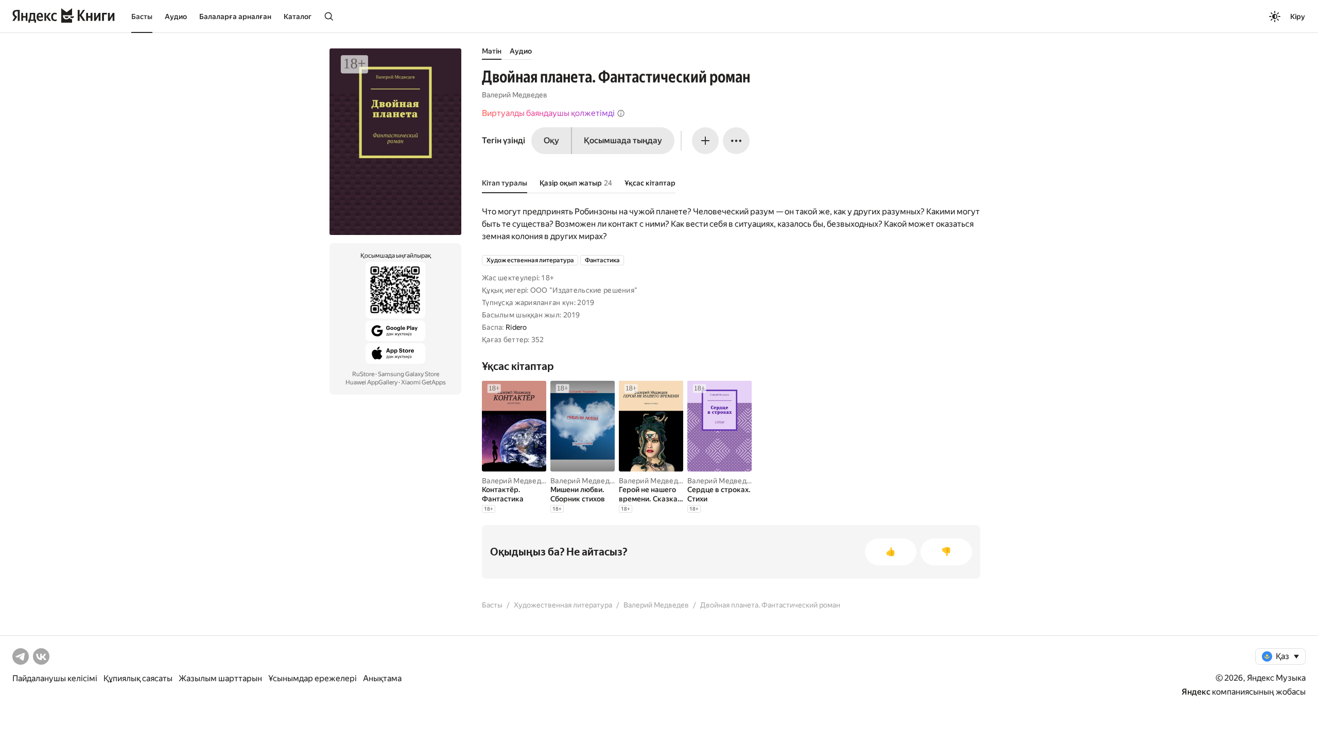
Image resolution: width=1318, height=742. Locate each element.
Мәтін (491, 51)
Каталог (297, 16)
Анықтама (382, 678)
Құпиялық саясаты (137, 678)
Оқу (551, 140)
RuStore (363, 374)
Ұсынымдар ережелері (312, 678)
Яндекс (1196, 692)
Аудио (176, 16)
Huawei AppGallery (371, 382)
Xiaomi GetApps (423, 382)
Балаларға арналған (235, 16)
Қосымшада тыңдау (623, 140)
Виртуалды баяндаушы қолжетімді (548, 113)
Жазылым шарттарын (220, 678)
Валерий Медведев (514, 95)
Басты (141, 16)
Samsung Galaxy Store (408, 374)
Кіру (1297, 16)
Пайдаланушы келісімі (54, 678)
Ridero (516, 327)
